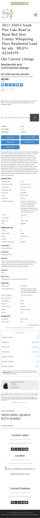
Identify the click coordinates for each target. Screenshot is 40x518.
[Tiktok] (19, 3)
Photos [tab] (8, 89)
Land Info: (5, 283)
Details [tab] (3, 89)
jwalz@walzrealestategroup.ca (20, 443)
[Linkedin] (23, 3)
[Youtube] (26, 3)
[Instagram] (15, 3)
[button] (35, 14)
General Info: (6, 178)
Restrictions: (5, 276)
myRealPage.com (23, 402)
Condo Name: (5, 245)
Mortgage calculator (29, 142)
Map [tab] (12, 89)
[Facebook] (12, 3)
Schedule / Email (30, 137)
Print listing (10, 147)
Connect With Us (7, 426)
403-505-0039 (14, 386)
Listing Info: (6, 316)
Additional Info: (7, 227)
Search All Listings (7, 411)
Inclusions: (4, 270)
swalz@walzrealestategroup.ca (20, 496)
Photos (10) (10, 137)
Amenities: (4, 258)
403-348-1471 (24, 493)
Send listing (10, 142)
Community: (5, 252)
